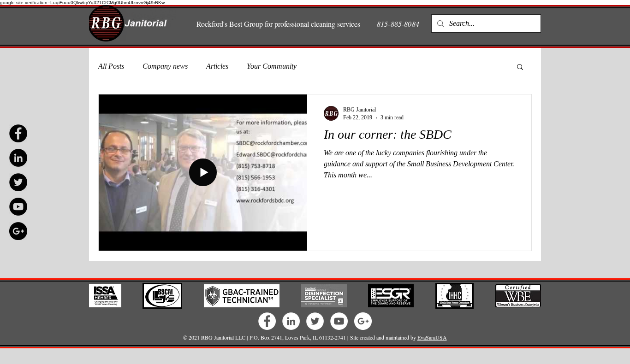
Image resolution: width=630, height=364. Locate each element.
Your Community (272, 66)
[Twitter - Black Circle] (18, 182)
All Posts (111, 66)
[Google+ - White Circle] (363, 321)
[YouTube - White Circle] (339, 321)
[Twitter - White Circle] (315, 321)
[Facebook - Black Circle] (18, 133)
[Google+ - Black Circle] (18, 231)
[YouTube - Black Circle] (18, 207)
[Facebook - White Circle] (267, 321)
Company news (165, 66)
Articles (217, 66)
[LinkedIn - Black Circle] (18, 158)
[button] (520, 67)
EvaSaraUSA (432, 337)
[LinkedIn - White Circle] (291, 321)
